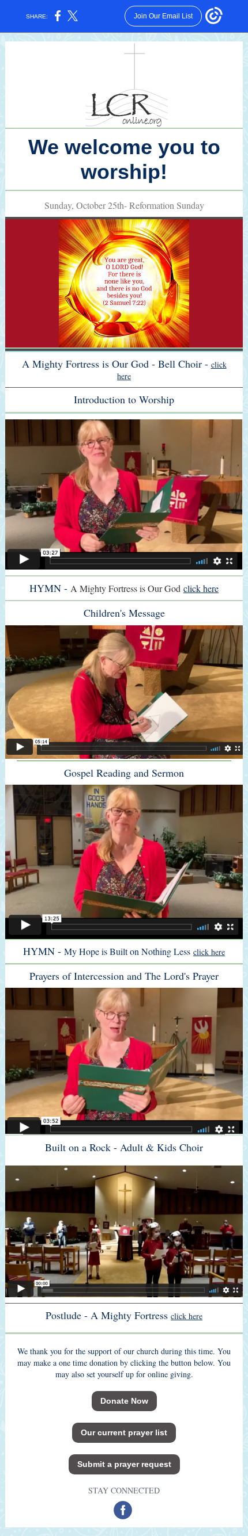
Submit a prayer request (124, 1464)
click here (201, 588)
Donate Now (124, 1400)
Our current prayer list (124, 1432)
